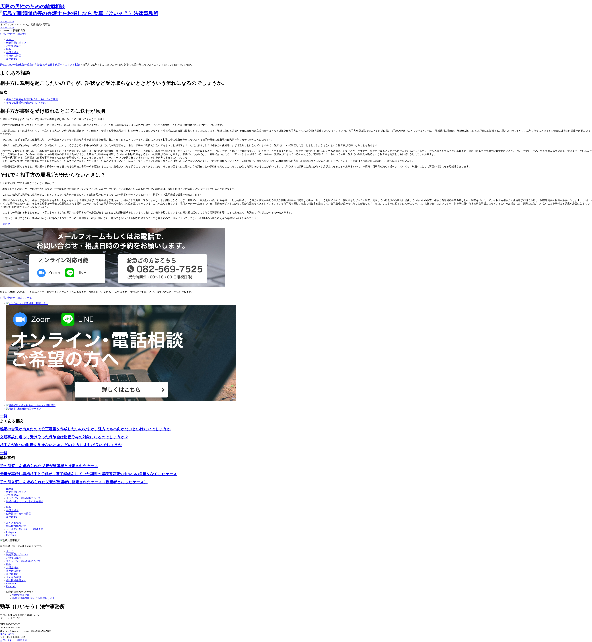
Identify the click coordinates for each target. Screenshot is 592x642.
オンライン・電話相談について (23, 498)
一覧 (3, 416)
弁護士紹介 (12, 52)
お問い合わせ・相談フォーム (16, 297)
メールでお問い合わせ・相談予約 (24, 529)
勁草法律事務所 (21, 595)
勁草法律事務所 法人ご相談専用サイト (33, 598)
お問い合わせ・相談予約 (13, 33)
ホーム (10, 39)
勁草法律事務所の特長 (18, 513)
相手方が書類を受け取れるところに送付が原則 (32, 99)
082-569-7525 (7, 27)
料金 (8, 49)
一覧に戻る (6, 224)
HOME (10, 488)
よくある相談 (13, 522)
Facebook (11, 535)
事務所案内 (12, 59)
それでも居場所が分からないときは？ (27, 102)
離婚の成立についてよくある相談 (24, 501)
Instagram (11, 532)
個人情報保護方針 (16, 526)
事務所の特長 (13, 55)
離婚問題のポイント (17, 42)
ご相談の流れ (13, 46)
